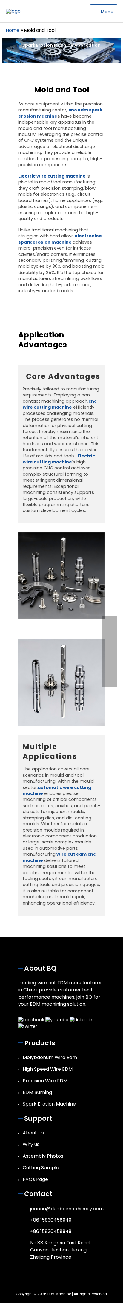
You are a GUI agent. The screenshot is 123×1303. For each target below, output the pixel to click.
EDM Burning (37, 1092)
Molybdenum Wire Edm (50, 1057)
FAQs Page (35, 1179)
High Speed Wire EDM (48, 1069)
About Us (33, 1132)
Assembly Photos (43, 1156)
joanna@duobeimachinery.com (67, 1208)
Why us (31, 1144)
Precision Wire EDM (45, 1080)
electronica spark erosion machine (60, 239)
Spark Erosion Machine (49, 1103)
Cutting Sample (41, 1167)
